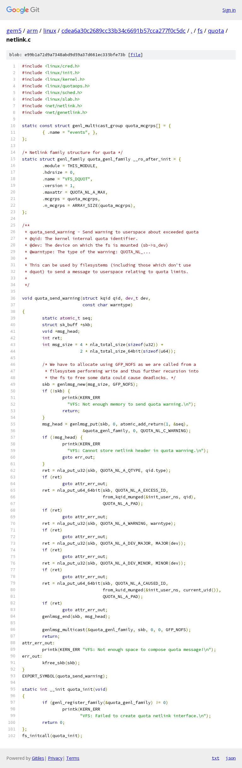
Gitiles (38, 758)
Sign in (229, 10)
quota (216, 30)
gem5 (13, 30)
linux (49, 30)
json (231, 758)
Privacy (55, 758)
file (135, 54)
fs (200, 30)
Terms (72, 758)
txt (215, 758)
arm (32, 30)
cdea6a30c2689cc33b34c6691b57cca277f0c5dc (123, 30)
